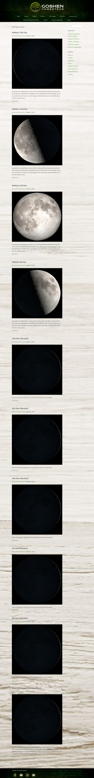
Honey (70, 63)
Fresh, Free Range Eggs (74, 47)
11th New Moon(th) (20, 408)
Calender (45, 20)
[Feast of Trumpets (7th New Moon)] (37, 719)
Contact (69, 20)
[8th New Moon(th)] (37, 649)
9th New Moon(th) (20, 548)
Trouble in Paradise (73, 41)
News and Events (72, 69)
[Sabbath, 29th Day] (37, 63)
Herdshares (71, 60)
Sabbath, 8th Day (19, 262)
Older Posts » (58, 764)
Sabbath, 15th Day (19, 185)
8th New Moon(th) (20, 618)
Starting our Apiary (73, 44)
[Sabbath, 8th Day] (37, 293)
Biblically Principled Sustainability (31, 20)
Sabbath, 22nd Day (19, 109)
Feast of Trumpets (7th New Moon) (26, 688)
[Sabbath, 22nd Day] (37, 140)
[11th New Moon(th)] (37, 439)
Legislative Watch (73, 66)
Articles (70, 58)
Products (34, 16)
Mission (26, 16)
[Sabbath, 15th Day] (37, 216)
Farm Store (62, 16)
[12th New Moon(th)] (37, 369)
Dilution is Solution (73, 39)
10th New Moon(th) (20, 478)
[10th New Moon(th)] (37, 509)
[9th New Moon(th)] (37, 579)
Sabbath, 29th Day (19, 32)
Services (43, 16)
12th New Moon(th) (20, 338)
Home (18, 16)
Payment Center (73, 16)
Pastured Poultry (72, 71)
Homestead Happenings (57, 20)
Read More (15, 101)
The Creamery (52, 16)
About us (70, 55)
